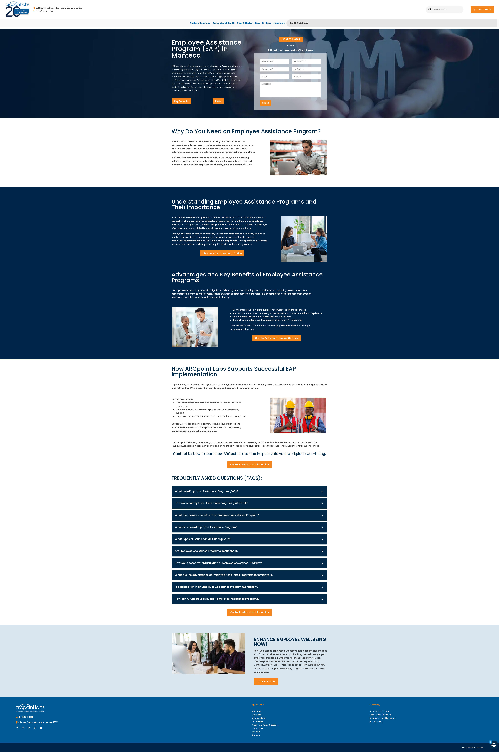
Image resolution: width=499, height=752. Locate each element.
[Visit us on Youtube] (41, 728)
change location (74, 8)
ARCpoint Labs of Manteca (50, 8)
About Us (256, 711)
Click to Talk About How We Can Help (277, 338)
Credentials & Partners (380, 715)
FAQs (218, 101)
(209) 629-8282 (44, 11)
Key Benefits (181, 101)
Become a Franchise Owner (383, 718)
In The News (257, 721)
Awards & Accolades (380, 711)
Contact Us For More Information (249, 464)
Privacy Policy (376, 721)
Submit (265, 103)
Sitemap (256, 731)
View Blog (256, 715)
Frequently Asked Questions (265, 725)
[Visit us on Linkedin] (29, 728)
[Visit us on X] (35, 728)
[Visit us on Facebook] (17, 728)
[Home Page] (17, 9)
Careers (256, 735)
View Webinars (259, 718)
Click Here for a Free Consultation (222, 253)
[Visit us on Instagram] (23, 728)
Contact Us (257, 728)
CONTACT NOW (266, 681)
